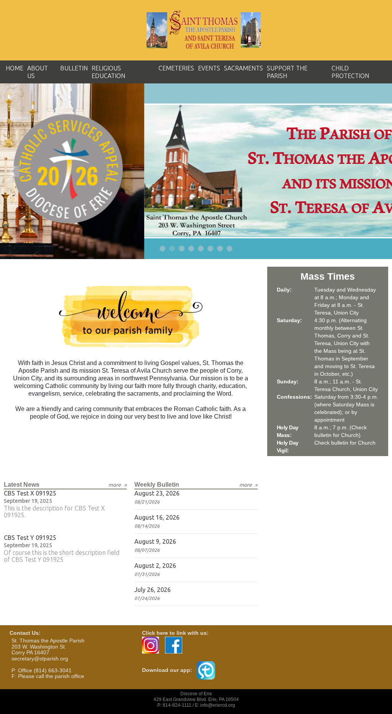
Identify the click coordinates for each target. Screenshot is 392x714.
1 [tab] (163, 249)
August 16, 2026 (157, 517)
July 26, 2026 (152, 589)
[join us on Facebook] (173, 645)
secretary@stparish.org (39, 658)
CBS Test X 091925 (30, 493)
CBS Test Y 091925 (30, 537)
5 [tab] (201, 249)
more (114, 485)
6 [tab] (211, 249)
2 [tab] (172, 249)
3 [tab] (182, 249)
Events (209, 68)
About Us (37, 72)
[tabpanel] (196, 171)
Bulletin (74, 68)
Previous (13, 171)
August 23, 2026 (157, 493)
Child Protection (350, 72)
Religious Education (108, 72)
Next (378, 171)
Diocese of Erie (196, 693)
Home (14, 68)
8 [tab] (230, 249)
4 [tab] (191, 249)
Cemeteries (176, 68)
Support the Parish (287, 72)
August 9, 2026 (155, 541)
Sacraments (243, 68)
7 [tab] (220, 249)
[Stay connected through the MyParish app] (206, 670)
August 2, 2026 (155, 565)
